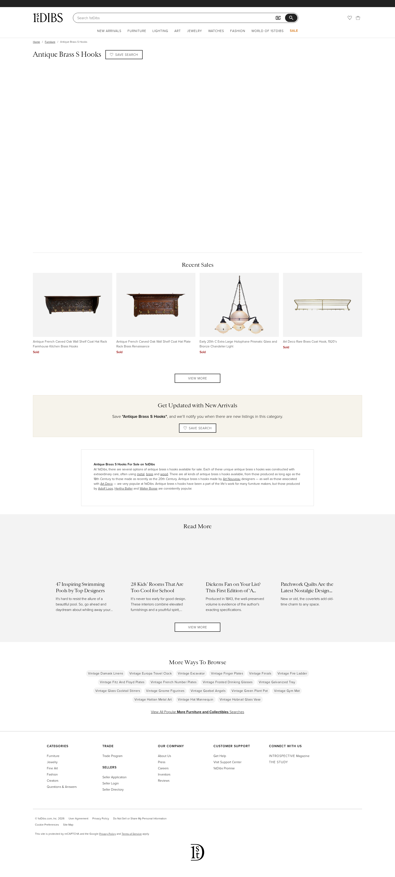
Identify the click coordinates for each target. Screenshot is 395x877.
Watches (216, 31)
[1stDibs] (48, 17)
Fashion (237, 31)
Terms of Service (132, 834)
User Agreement (78, 818)
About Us (164, 756)
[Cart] (358, 18)
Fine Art (52, 768)
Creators (52, 780)
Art (177, 31)
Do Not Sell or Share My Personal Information (139, 818)
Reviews (163, 780)
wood (164, 474)
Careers (163, 768)
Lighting (160, 31)
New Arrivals (109, 31)
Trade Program (112, 756)
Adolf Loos (105, 488)
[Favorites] (350, 18)
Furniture (137, 31)
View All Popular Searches (197, 711)
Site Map (68, 824)
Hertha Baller (124, 488)
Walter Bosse (148, 488)
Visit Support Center (227, 762)
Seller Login (110, 783)
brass (149, 474)
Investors (164, 774)
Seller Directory (113, 789)
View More (197, 378)
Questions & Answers (62, 786)
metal (140, 474)
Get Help (220, 756)
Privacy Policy (100, 818)
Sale (294, 30)
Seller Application (114, 777)
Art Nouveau (231, 479)
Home (36, 42)
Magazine (289, 756)
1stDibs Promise (224, 768)
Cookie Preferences (47, 824)
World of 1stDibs (267, 31)
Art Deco (106, 483)
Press (161, 762)
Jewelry (194, 31)
